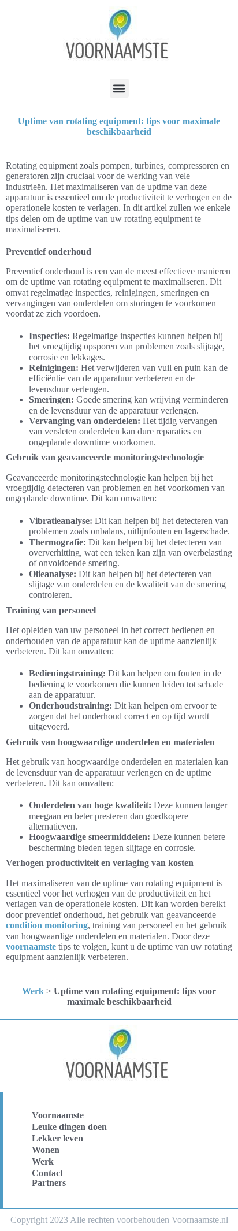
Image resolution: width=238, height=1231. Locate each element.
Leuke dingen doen (69, 1127)
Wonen (46, 1150)
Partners (49, 1183)
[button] (119, 88)
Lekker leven (57, 1138)
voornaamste (31, 946)
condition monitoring (47, 925)
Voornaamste (58, 1115)
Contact (47, 1173)
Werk (33, 991)
